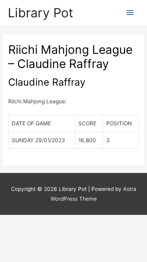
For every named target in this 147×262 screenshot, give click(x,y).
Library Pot (40, 12)
